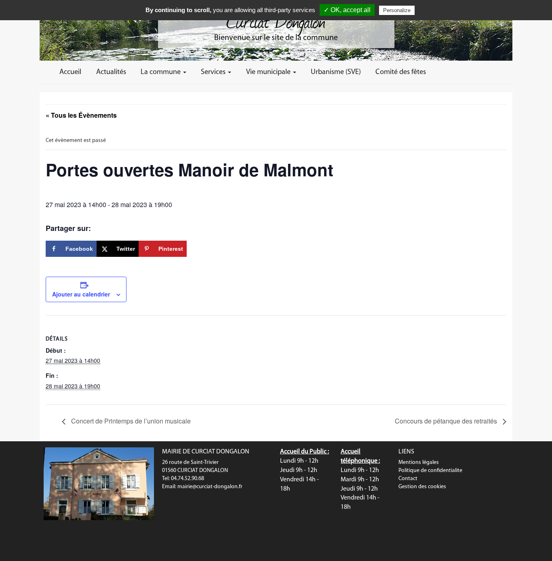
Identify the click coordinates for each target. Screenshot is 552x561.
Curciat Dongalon (276, 20)
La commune (161, 72)
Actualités (111, 72)
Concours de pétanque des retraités (447, 421)
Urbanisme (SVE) (336, 72)
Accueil (70, 72)
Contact (407, 479)
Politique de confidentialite (430, 471)
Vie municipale (269, 72)
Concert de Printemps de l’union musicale (130, 421)
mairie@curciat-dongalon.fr (209, 487)
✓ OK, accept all (347, 9)
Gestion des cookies (422, 487)
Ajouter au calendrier (81, 294)
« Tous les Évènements (81, 115)
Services (214, 72)
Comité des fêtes (400, 72)
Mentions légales (418, 462)
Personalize (397, 10)
